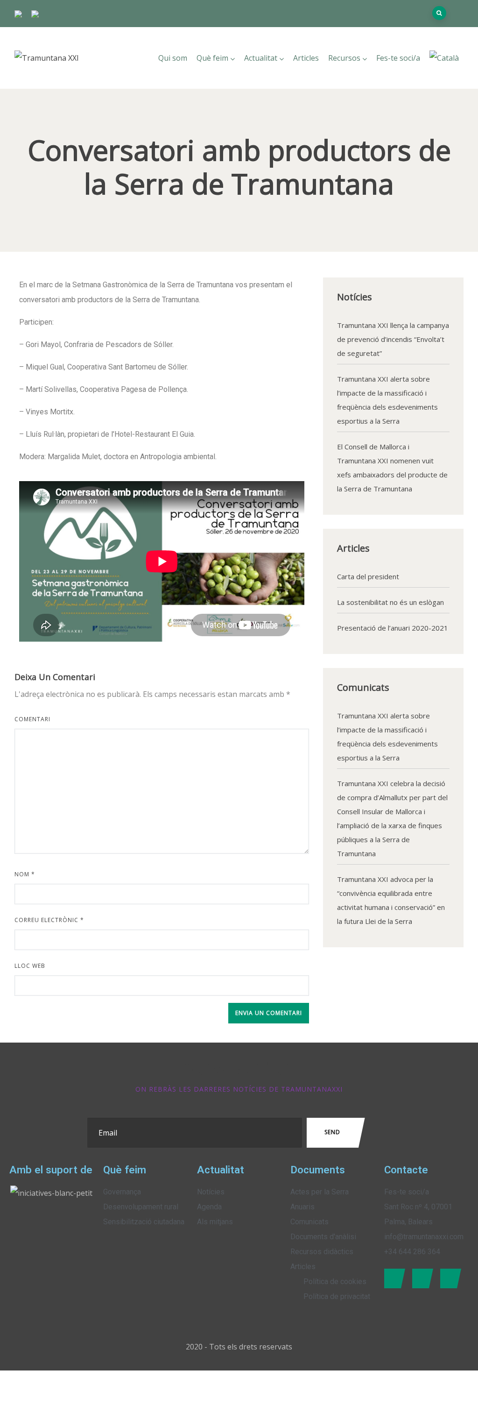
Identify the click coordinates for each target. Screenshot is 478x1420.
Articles (306, 58)
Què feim (212, 58)
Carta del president (368, 576)
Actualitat (260, 58)
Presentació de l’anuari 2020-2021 (392, 627)
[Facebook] (392, 1278)
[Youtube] (448, 1278)
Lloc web (29, 966)
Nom (24, 874)
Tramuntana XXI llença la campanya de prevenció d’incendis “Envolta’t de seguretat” (393, 339)
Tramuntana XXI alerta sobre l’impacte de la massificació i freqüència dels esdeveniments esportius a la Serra (387, 400)
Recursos (344, 58)
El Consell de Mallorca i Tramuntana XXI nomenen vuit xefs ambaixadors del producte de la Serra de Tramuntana (392, 467)
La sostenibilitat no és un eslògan (390, 602)
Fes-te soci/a (398, 58)
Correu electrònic (49, 920)
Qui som (172, 58)
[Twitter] (420, 1278)
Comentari (32, 719)
